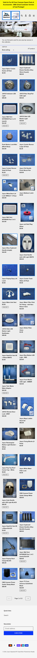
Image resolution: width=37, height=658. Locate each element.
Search (6, 615)
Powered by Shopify (29, 651)
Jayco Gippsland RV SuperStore (15, 651)
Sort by (4, 47)
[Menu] (34, 15)
